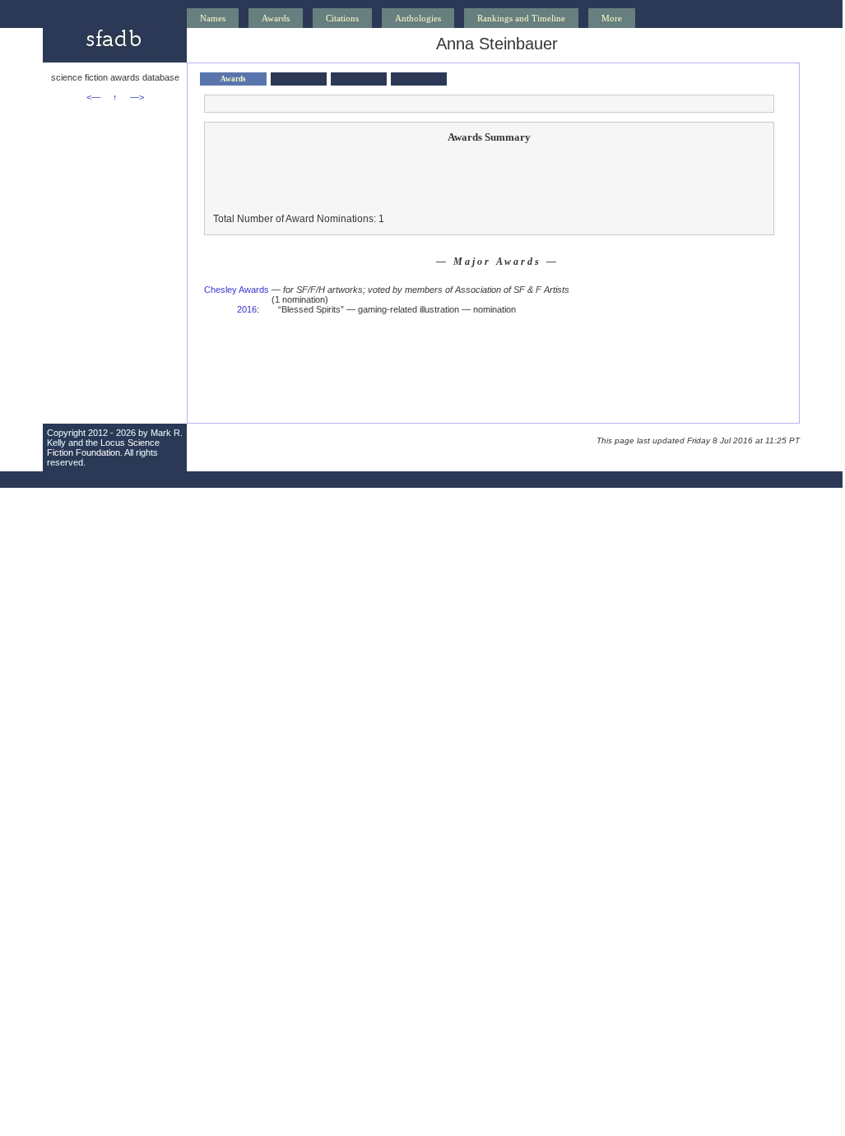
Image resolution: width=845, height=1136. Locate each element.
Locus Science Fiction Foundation (103, 447)
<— (93, 97)
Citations (342, 18)
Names (212, 18)
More (611, 18)
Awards (276, 18)
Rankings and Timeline (521, 18)
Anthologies (418, 18)
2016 (247, 309)
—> (137, 97)
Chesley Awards (236, 289)
